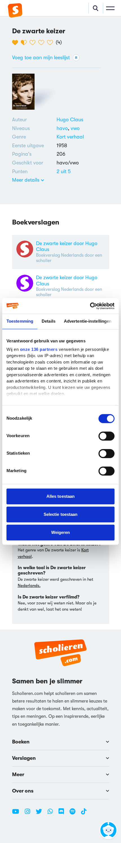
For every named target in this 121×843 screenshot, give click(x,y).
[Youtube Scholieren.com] (17, 813)
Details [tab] (48, 321)
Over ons (22, 791)
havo (64, 128)
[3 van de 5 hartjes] (34, 42)
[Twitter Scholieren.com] (41, 813)
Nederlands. (29, 585)
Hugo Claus (70, 119)
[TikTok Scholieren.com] (83, 813)
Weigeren (60, 532)
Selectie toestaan (61, 514)
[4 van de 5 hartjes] (42, 42)
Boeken (21, 742)
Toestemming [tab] (19, 321)
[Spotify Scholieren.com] (75, 813)
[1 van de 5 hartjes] (16, 42)
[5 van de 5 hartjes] (51, 42)
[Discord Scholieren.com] (63, 813)
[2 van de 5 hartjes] (25, 42)
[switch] (106, 436)
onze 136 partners (39, 349)
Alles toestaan (60, 496)
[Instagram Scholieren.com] (29, 813)
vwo (75, 128)
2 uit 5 (64, 171)
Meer (18, 774)
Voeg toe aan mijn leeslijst (41, 57)
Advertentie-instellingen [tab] (87, 321)
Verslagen (24, 758)
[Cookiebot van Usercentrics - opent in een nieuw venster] (90, 306)
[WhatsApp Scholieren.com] (52, 813)
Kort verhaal (70, 137)
